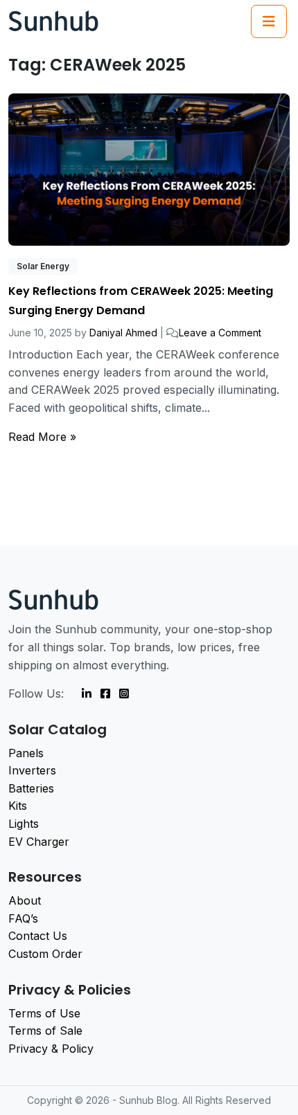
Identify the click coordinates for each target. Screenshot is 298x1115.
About (24, 900)
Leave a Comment (220, 332)
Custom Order (45, 954)
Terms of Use (44, 1013)
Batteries (31, 788)
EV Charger (38, 842)
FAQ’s (23, 918)
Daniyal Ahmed (123, 332)
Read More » (42, 437)
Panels (26, 753)
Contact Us (37, 936)
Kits (17, 806)
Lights (23, 824)
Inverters (32, 770)
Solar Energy (43, 266)
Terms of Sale (45, 1030)
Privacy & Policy (51, 1048)
